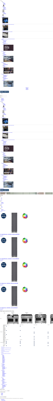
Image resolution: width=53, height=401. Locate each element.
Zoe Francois (3, 371)
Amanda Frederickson (4, 373)
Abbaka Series (5, 109)
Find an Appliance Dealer (4, 384)
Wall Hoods (5, 7)
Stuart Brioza (3, 374)
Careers (4, 167)
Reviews (4, 144)
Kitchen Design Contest (6, 43)
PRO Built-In (5, 13)
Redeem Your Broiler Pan (6, 78)
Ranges (3, 355)
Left (1, 206)
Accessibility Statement (3, 400)
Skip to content (1, 191)
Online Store (27, 89)
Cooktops (3, 356)
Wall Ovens (5, 4)
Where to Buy (2, 98)
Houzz (1, 394)
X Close (1, 0)
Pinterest (2, 393)
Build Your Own (27, 87)
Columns (4, 113)
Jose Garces (3, 372)
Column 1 (3, 51)
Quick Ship (27, 88)
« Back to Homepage (2, 188)
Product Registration (5, 76)
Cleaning (3, 362)
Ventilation (3, 357)
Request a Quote (5, 75)
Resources (2, 62)
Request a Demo (3, 385)
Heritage (3, 365)
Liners (4, 8)
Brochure (4, 63)
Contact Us (3, 387)
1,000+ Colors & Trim (3, 210)
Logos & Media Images (6, 64)
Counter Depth (5, 114)
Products (2, 354)
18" (1, 197)
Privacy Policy (2, 399)
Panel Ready (2, 209)
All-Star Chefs (5, 143)
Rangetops (4, 3)
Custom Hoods (5, 9)
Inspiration (2, 39)
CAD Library (5, 164)
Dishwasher (5, 16)
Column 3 (3, 44)
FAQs (4, 79)
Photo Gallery (5, 41)
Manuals (4, 166)
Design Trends (3, 368)
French (2, 207)
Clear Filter (1, 211)
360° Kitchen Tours (5, 40)
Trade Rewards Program (6, 165)
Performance (3, 364)
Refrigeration (3, 360)
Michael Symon (3, 375)
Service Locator (3, 386)
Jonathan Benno (3, 376)
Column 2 (3, 42)
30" (1, 198)
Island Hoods (5, 108)
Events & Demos (5, 54)
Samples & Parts (5, 66)
